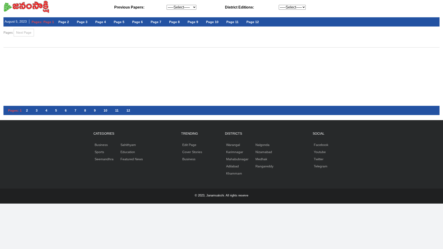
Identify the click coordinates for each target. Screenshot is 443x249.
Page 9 (193, 22)
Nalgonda (262, 145)
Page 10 (212, 22)
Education (127, 152)
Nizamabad (263, 152)
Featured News (131, 159)
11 (117, 110)
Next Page (23, 32)
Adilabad (232, 166)
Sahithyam (128, 145)
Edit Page (189, 145)
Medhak (261, 159)
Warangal (233, 145)
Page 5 (119, 22)
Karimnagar (234, 152)
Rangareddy (264, 166)
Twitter (318, 159)
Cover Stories (192, 152)
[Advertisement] (221, 60)
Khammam (234, 173)
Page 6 (137, 22)
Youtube (320, 152)
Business (101, 145)
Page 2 (63, 22)
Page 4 (100, 22)
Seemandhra (104, 159)
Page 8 (174, 22)
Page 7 (156, 22)
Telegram (320, 166)
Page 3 (82, 22)
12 (128, 110)
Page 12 (252, 22)
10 (105, 110)
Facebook (321, 145)
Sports (99, 152)
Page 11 (232, 22)
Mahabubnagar (237, 159)
